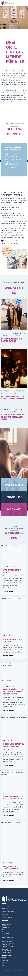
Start (3, 959)
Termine (4, 965)
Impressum (7, 970)
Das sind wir (14, 484)
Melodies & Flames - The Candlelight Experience (13, 397)
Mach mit (14, 509)
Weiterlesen (8, 591)
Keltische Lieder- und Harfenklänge (12, 340)
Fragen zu (14, 497)
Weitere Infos (10, 168)
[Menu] (26, 3)
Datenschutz (15, 970)
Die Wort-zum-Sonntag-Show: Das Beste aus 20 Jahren (13, 417)
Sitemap (21, 970)
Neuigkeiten (5, 967)
